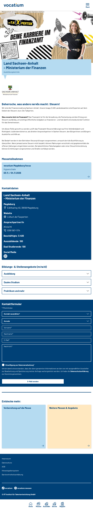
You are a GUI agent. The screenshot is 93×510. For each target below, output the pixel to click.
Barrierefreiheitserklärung (12, 474)
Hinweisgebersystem (10, 470)
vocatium (8, 488)
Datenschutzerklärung (79, 371)
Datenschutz (7, 463)
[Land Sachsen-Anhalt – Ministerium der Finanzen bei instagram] (5, 256)
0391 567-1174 (13, 230)
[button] (46, 274)
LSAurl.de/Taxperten (17, 216)
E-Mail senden (33, 381)
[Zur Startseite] (18, 5)
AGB (3, 467)
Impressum (6, 458)
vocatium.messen (24, 488)
